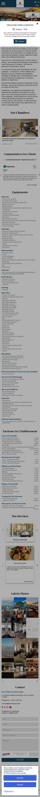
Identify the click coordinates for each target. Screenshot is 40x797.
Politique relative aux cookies (15, 773)
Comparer (21, 41)
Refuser (20, 784)
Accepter (20, 778)
